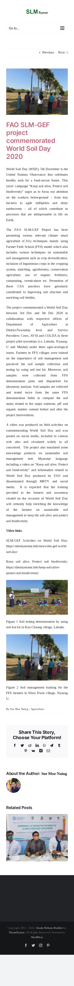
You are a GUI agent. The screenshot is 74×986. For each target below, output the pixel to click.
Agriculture (37, 709)
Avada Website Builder (49, 927)
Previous (48, 52)
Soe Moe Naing (19, 709)
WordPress (37, 937)
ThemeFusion (17, 932)
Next (61, 52)
